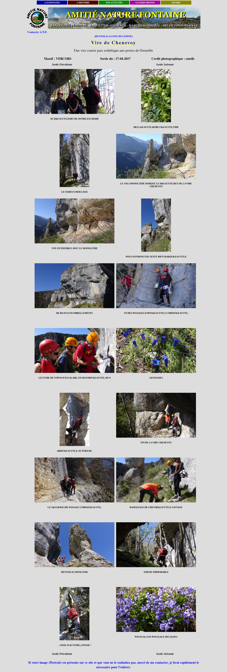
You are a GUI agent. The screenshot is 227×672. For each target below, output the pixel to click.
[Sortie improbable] (156, 544)
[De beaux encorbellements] (74, 285)
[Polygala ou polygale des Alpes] (156, 609)
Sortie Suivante (165, 64)
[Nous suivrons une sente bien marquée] (156, 225)
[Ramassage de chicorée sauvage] (156, 480)
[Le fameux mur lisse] (74, 160)
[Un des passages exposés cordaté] (156, 285)
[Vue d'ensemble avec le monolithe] (74, 221)
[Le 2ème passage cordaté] (74, 480)
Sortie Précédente (62, 64)
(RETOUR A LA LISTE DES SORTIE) (114, 36)
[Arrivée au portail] (74, 419)
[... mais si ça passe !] (74, 613)
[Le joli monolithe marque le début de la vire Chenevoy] (156, 156)
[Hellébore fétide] (156, 95)
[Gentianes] (156, 350)
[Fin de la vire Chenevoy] (156, 415)
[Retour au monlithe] (74, 544)
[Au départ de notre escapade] (74, 91)
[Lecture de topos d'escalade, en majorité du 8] (74, 350)
